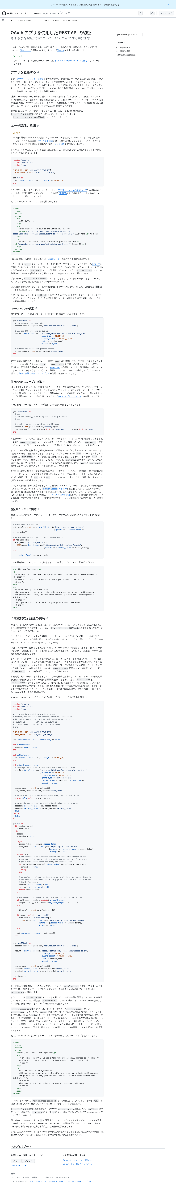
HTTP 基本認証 (45, 140)
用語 (31, 1181)
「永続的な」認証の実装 (28, 618)
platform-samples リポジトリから (71, 60)
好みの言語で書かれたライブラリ (34, 373)
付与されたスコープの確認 (26, 381)
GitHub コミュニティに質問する (78, 1160)
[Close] (169, 4)
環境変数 (63, 193)
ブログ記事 (60, 143)
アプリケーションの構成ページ (72, 190)
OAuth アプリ (31, 20)
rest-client (55, 367)
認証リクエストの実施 (23, 509)
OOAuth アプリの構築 (50, 20)
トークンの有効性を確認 (58, 494)
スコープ (96, 264)
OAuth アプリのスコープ (69, 396)
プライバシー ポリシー (19, 1165)
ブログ (88, 1181)
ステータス (52, 1181)
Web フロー (25, 50)
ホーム (11, 20)
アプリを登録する (23, 72)
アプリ (20, 20)
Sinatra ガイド (54, 259)
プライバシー (40, 1181)
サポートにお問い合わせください (79, 1164)
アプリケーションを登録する (30, 79)
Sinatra (60, 50)
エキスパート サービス (74, 1181)
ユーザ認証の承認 (23, 126)
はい (17, 1161)
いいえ (29, 1161)
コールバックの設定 (22, 308)
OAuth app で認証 (69, 20)
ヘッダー (55, 488)
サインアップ (166, 13)
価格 (61, 1181)
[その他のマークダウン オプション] (140, 35)
